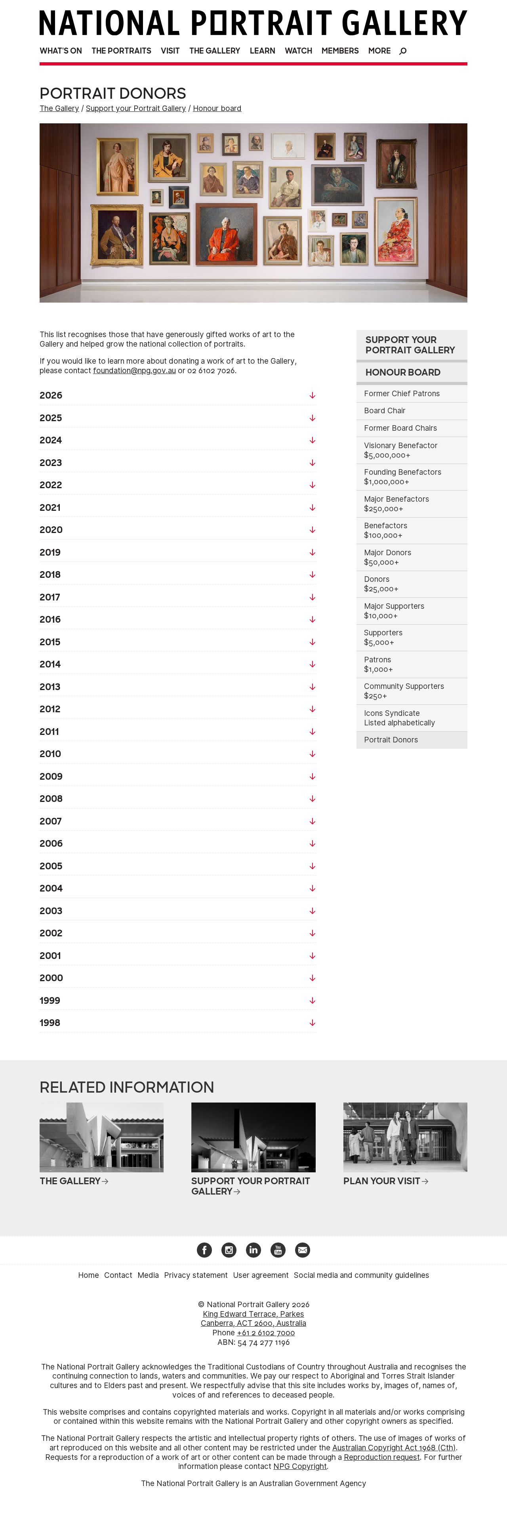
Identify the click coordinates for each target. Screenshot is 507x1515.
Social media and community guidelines (361, 1275)
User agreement (261, 1275)
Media (148, 1275)
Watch (298, 51)
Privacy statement (196, 1275)
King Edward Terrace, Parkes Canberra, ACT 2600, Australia (253, 1319)
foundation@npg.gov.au (134, 370)
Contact (118, 1275)
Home (88, 1275)
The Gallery (214, 51)
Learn (262, 51)
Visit (170, 51)
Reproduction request (382, 1457)
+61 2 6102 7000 (266, 1332)
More (379, 51)
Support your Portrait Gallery (136, 108)
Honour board (217, 108)
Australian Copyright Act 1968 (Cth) (394, 1447)
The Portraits (121, 51)
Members (340, 51)
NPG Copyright (300, 1466)
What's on (61, 51)
